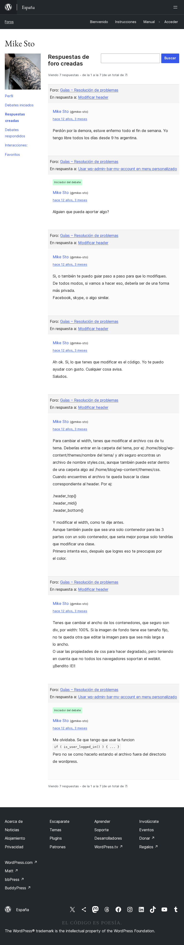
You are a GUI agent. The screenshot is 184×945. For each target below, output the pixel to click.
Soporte (101, 829)
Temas (55, 829)
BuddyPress (18, 887)
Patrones (58, 846)
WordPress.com (21, 862)
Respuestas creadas (15, 117)
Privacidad (14, 846)
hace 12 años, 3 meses (70, 119)
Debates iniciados (19, 105)
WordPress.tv (108, 846)
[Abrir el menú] (176, 7)
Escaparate (59, 821)
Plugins (56, 838)
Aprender (102, 821)
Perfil (9, 96)
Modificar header (93, 97)
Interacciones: (16, 145)
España (22, 909)
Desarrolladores (108, 838)
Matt (11, 870)
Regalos (148, 846)
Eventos (146, 829)
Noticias (12, 829)
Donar (147, 838)
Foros (9, 22)
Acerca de (14, 821)
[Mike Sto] (23, 72)
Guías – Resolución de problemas (89, 90)
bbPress (14, 879)
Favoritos (12, 154)
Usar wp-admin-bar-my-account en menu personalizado (127, 168)
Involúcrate (149, 821)
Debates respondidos (15, 133)
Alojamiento (15, 838)
